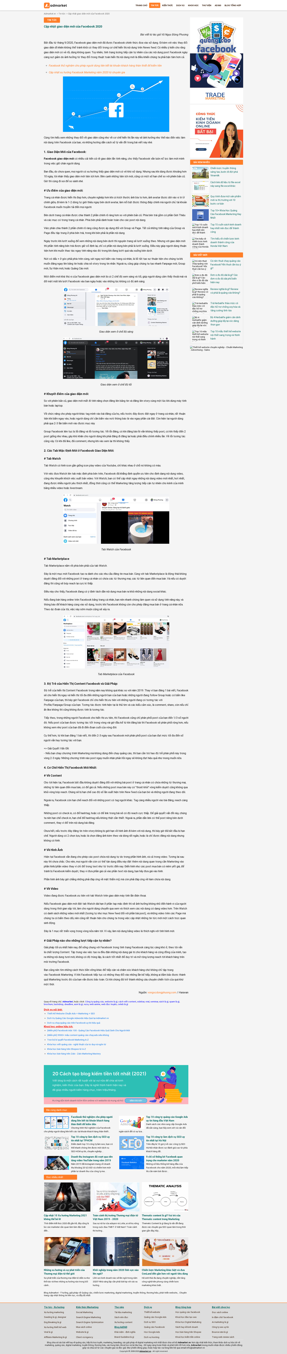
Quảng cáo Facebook (154, 1327)
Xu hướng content (123, 1322)
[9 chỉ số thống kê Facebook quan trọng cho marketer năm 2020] (131, 1168)
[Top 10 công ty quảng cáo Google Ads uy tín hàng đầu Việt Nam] (131, 1128)
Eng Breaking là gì (52, 1322)
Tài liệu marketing (123, 1312)
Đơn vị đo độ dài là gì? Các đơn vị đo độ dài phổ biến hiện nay (224, 279)
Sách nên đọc (121, 1317)
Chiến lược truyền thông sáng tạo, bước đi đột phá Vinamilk (224, 172)
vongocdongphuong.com (162, 992)
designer (62, 1317)
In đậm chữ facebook (222, 1317)
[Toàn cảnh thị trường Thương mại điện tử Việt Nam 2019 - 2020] (116, 1213)
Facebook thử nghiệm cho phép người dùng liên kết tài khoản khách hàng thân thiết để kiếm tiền (105, 65)
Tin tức (155, 5)
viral (147, 1001)
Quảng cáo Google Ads (155, 1317)
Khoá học (193, 5)
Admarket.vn (50, 13)
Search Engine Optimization (89, 1322)
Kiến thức (167, 5)
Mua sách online (84, 1327)
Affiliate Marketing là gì (55, 1337)
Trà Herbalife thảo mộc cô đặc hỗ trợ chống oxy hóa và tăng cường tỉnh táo (225, 307)
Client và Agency (84, 1337)
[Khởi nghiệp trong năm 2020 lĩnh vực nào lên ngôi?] (116, 1267)
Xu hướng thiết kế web (55, 1327)
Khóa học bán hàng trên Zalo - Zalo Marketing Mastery (73, 1053)
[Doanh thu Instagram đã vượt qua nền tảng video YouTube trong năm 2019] (56, 1169)
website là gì (111, 1001)
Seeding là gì (50, 1317)
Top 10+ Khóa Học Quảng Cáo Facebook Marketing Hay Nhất (225, 214)
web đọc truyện (109, 1004)
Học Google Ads (152, 1332)
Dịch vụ (180, 5)
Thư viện (206, 5)
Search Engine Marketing (88, 1317)
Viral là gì (48, 1332)
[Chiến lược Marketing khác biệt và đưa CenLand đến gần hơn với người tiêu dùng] (165, 1267)
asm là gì (78, 1004)
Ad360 (218, 5)
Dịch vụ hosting (151, 1337)
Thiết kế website (152, 1312)
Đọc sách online (220, 1312)
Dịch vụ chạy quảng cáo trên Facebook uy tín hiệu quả (73, 1022)
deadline (68, 1004)
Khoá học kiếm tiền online (187, 1337)
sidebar (140, 1001)
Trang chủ (141, 5)
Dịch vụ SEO (150, 1322)
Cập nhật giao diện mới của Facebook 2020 (88, 13)
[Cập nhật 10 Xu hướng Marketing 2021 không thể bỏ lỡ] (67, 1213)
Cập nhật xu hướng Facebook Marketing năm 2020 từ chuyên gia (87, 72)
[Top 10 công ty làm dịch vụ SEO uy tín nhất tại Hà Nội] (131, 1149)
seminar (154, 1001)
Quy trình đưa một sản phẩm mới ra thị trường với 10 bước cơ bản (225, 200)
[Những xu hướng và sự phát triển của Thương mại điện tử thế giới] (67, 1267)
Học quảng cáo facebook (187, 1312)
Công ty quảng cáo (94, 1001)
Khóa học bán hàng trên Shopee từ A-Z (66, 1049)
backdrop (58, 1004)
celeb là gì (123, 1004)
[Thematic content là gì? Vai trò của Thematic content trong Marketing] (165, 1213)
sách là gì (163, 1001)
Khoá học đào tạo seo (186, 1317)
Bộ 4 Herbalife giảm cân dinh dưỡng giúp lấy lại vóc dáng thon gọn (225, 321)
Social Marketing (84, 1312)
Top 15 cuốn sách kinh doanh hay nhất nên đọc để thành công (225, 228)
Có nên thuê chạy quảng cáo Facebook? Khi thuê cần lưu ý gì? (225, 265)
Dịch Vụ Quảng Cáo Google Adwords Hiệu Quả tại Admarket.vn (78, 1018)
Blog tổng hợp (233, 5)
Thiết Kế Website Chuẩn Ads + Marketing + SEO (71, 1013)
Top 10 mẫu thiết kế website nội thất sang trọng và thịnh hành (225, 335)
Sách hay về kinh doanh (186, 1327)
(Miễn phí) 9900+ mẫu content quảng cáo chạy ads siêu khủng (78, 1035)
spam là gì (174, 1001)
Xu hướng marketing (54, 1312)
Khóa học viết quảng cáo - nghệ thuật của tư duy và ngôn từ (76, 1044)
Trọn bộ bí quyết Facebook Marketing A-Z (68, 1039)
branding (117, 1342)
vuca (86, 1004)
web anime (95, 1004)
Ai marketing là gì (220, 1322)
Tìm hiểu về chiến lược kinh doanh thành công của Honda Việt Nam (224, 242)
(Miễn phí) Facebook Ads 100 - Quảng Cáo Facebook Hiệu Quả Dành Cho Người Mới (88, 1030)
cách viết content (127, 1001)
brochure (48, 1004)
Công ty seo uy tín (220, 1327)
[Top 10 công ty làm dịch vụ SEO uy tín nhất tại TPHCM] (56, 1149)
